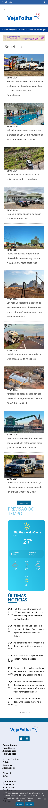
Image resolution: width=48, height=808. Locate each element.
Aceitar (19, 804)
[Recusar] (45, 799)
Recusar (29, 804)
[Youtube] (10, 2)
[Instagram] (6, 2)
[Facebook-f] (2, 2)
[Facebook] (21, 738)
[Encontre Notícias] (45, 2)
